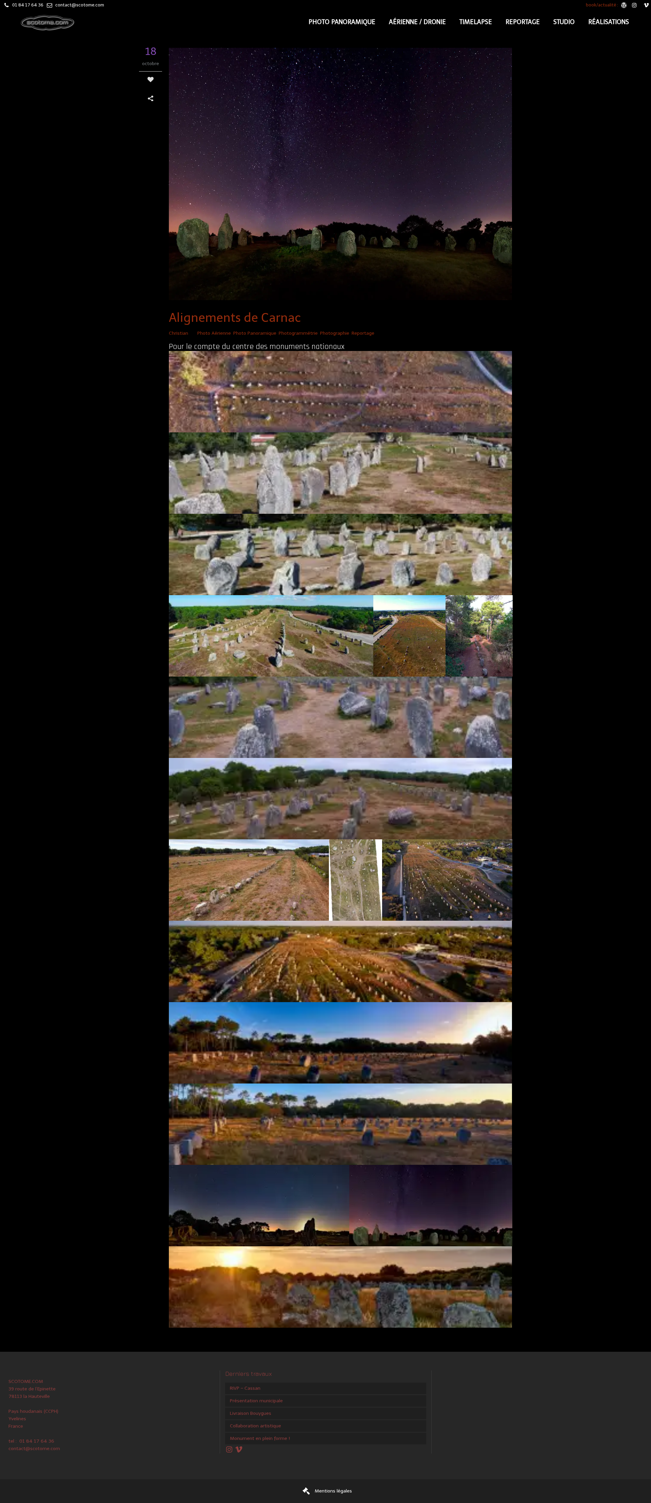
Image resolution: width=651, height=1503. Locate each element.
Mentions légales (333, 1491)
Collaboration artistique (255, 1426)
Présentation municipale (256, 1401)
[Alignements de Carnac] (340, 175)
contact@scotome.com (79, 4)
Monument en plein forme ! (260, 1438)
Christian (178, 333)
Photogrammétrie (298, 333)
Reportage (363, 333)
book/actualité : (602, 4)
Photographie (334, 333)
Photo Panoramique (254, 333)
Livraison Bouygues (250, 1413)
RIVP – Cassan (245, 1388)
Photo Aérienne (214, 333)
